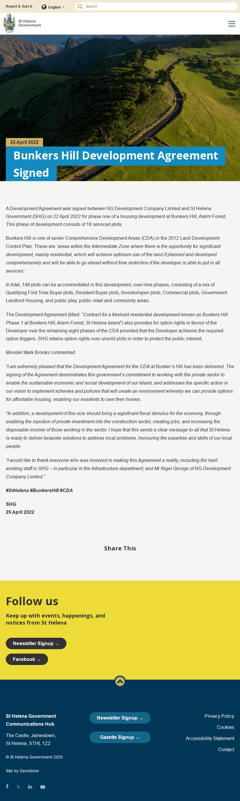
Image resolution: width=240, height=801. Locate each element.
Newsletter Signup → (120, 718)
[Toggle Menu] (231, 23)
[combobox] (159, 6)
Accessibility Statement (210, 738)
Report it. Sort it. (19, 6)
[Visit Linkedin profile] (30, 787)
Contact (226, 749)
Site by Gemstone (22, 770)
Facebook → (27, 659)
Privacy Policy (219, 716)
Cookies (225, 727)
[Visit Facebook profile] (7, 787)
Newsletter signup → (36, 643)
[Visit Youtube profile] (42, 787)
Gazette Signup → (120, 737)
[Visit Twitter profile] (18, 787)
